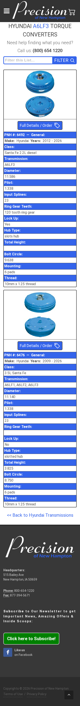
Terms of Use (13, 694)
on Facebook (23, 652)
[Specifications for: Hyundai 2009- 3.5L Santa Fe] (40, 302)
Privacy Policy (36, 694)
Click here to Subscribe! (31, 638)
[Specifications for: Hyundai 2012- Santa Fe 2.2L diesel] (40, 82)
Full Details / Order (36, 125)
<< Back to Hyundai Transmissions (40, 515)
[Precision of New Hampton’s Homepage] (40, 11)
